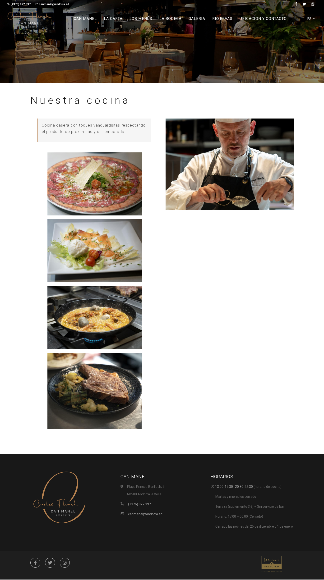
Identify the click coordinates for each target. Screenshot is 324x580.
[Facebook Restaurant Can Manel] (35, 563)
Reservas (222, 18)
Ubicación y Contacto (263, 18)
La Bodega (170, 18)
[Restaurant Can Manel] (30, 19)
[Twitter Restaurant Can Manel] (50, 563)
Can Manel (85, 18)
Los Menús (141, 18)
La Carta (113, 18)
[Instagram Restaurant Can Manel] (65, 563)
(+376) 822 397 (139, 504)
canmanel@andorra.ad (144, 514)
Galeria (197, 18)
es (309, 19)
